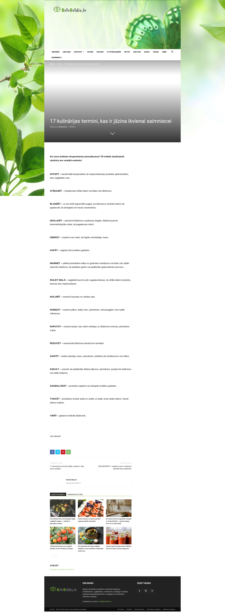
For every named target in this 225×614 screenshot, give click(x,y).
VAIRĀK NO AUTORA (75, 494)
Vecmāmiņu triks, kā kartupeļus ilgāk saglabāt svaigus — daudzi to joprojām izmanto (62, 521)
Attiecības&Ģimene (114, 52)
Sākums (52, 64)
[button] (172, 52)
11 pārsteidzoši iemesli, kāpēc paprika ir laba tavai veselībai (67, 467)
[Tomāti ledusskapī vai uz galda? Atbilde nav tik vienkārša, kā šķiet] (62, 535)
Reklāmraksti (57, 57)
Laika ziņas (67, 52)
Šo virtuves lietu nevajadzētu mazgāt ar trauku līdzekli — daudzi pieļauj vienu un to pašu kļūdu (118, 521)
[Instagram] (145, 590)
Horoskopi (78, 52)
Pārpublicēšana (139, 609)
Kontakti (129, 609)
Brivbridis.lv (63, 127)
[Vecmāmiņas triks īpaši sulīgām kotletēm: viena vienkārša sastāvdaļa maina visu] (90, 535)
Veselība (90, 52)
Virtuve (127, 52)
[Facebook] (52, 452)
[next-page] (55, 555)
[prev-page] (51, 555)
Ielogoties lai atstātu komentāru (62, 569)
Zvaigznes (100, 52)
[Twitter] (57, 452)
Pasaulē (156, 52)
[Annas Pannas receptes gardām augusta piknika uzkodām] (90, 508)
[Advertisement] (112, 31)
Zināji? (164, 52)
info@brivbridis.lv (105, 601)
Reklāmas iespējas (169, 609)
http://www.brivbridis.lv (73, 483)
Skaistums (137, 52)
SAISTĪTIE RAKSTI (58, 494)
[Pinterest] (63, 452)
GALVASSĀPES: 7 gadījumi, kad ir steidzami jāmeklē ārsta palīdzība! (114, 467)
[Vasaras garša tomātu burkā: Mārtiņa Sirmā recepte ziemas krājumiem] (118, 535)
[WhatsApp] (68, 452)
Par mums (121, 609)
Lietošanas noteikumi (154, 609)
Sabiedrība (55, 52)
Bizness (147, 52)
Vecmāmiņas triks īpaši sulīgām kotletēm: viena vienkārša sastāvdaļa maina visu (90, 548)
